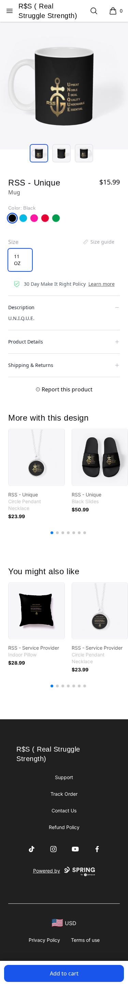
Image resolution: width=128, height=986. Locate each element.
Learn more (101, 284)
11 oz (17, 259)
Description (21, 307)
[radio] (20, 260)
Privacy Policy (44, 940)
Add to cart (64, 973)
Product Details (25, 341)
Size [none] (13, 242)
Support (64, 777)
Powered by (46, 871)
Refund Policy (64, 827)
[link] (37, 457)
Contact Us (64, 810)
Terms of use (85, 940)
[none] (98, 242)
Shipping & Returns (30, 365)
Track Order (64, 794)
